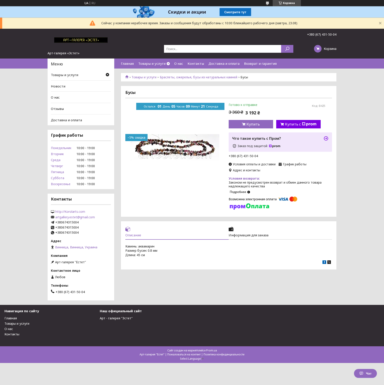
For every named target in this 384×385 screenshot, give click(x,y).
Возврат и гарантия (260, 63)
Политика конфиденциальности (224, 354)
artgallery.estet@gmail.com (75, 217)
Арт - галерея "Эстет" (116, 318)
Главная (127, 63)
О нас (178, 63)
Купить (253, 124)
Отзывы (57, 108)
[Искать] (287, 49)
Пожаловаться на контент (184, 354)
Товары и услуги (152, 63)
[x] (329, 263)
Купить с (293, 124)
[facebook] (324, 263)
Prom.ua (211, 350)
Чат (369, 373)
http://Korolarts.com (70, 212)
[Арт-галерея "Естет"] (81, 40)
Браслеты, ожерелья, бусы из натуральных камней (198, 77)
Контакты (196, 63)
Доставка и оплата (224, 63)
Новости (58, 86)
